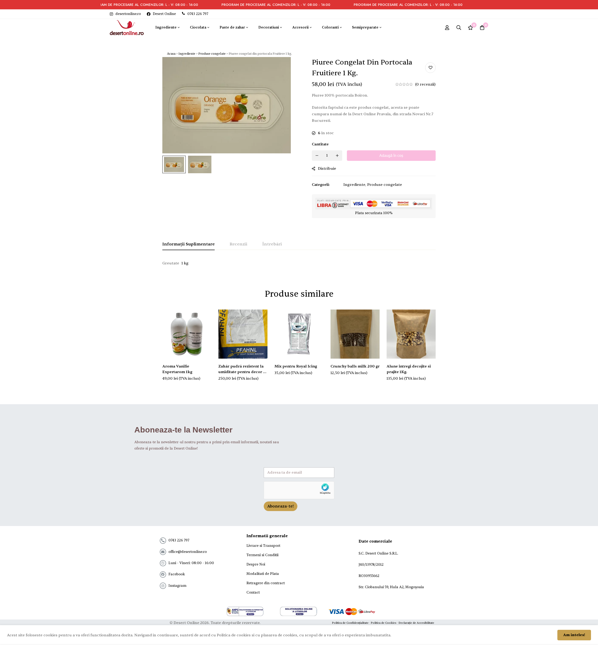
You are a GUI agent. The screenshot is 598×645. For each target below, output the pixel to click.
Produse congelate (212, 54)
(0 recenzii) (425, 84)
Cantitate (320, 144)
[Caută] (459, 27)
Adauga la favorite (430, 67)
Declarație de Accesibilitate (416, 623)
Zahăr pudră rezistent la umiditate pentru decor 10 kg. (242, 372)
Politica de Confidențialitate (350, 623)
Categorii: (321, 184)
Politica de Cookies (383, 623)
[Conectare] (447, 27)
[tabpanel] (299, 263)
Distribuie (327, 168)
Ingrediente (186, 54)
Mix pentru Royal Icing (295, 366)
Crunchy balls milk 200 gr (355, 366)
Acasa (171, 54)
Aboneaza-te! (280, 506)
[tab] (188, 244)
